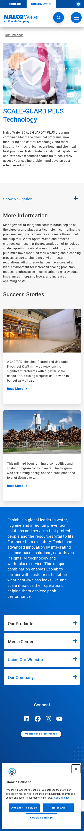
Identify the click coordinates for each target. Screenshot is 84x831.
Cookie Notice (62, 797)
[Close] (76, 769)
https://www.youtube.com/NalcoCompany (59, 719)
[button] (58, 17)
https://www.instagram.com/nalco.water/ (48, 719)
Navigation (17, 199)
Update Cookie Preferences (41, 734)
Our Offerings (14, 35)
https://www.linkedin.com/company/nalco (26, 719)
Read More (15, 389)
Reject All (58, 807)
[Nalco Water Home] (19, 18)
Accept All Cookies (24, 807)
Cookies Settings (41, 817)
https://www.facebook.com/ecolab (37, 719)
